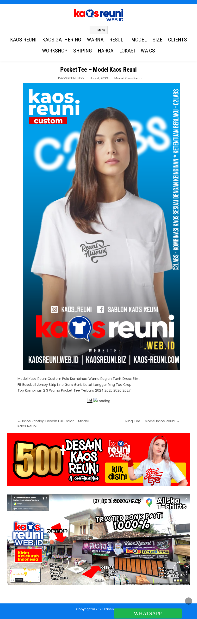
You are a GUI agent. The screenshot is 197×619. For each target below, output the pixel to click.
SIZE (157, 40)
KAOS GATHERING (61, 40)
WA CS (148, 51)
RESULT (117, 40)
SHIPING (82, 51)
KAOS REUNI (23, 40)
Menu (101, 30)
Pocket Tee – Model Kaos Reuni (98, 69)
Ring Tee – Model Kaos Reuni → (152, 421)
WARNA (95, 40)
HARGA (105, 51)
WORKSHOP (55, 51)
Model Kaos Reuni (128, 78)
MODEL (139, 40)
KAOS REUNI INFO (71, 78)
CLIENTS (177, 40)
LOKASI (127, 51)
